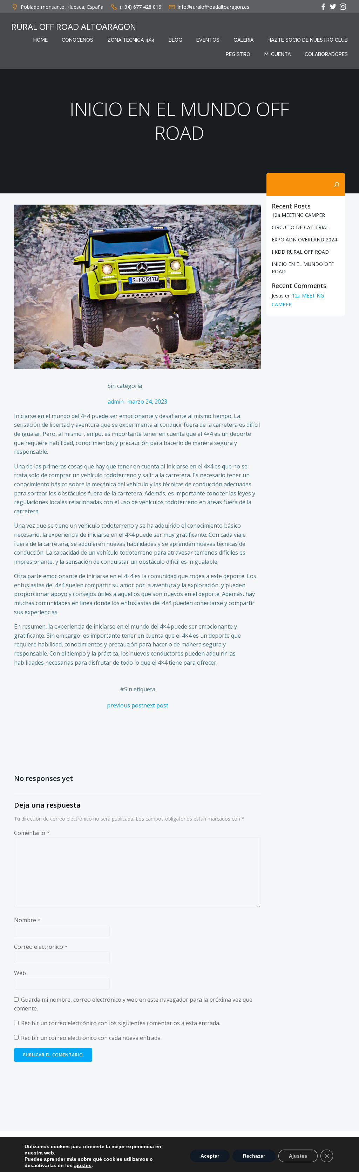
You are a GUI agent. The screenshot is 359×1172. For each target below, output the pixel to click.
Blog (175, 40)
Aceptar (210, 1156)
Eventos (207, 40)
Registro (238, 54)
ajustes (83, 1165)
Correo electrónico (41, 947)
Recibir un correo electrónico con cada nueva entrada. (91, 1038)
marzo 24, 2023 (147, 401)
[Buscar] (336, 184)
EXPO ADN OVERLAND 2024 (304, 239)
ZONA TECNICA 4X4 (131, 40)
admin (116, 401)
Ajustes (298, 1156)
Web (20, 973)
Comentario (32, 833)
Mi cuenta (277, 54)
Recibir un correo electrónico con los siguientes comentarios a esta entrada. (120, 1023)
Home (40, 40)
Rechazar (254, 1156)
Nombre (27, 920)
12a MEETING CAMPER (298, 215)
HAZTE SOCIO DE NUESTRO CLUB (307, 40)
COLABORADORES (326, 54)
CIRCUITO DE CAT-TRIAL (300, 227)
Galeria (243, 40)
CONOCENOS (77, 40)
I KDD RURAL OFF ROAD (300, 251)
